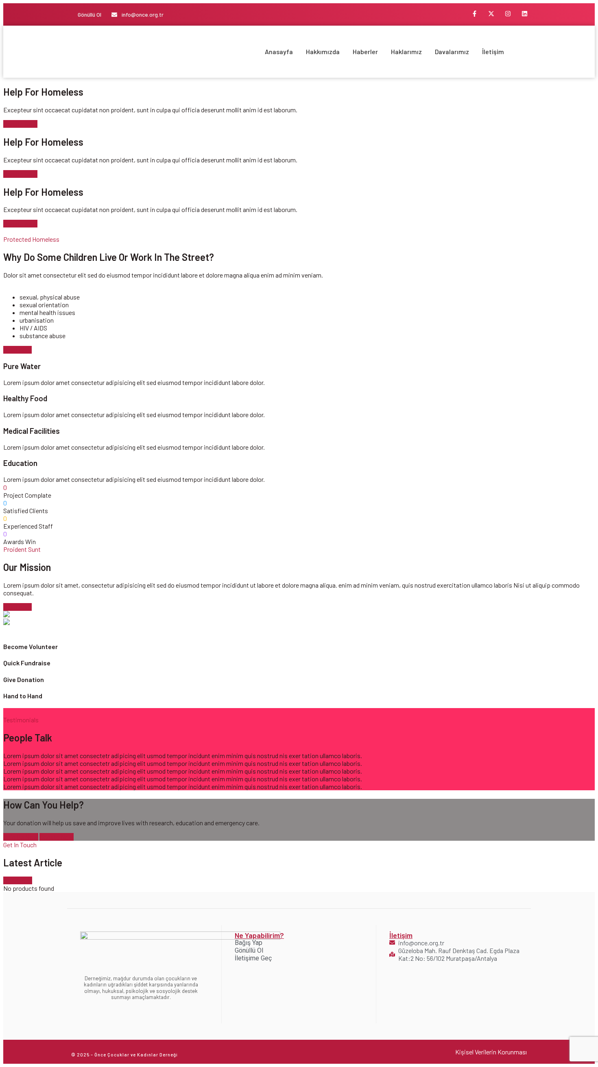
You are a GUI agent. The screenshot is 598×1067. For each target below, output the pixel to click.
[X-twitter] (491, 13)
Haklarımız (406, 51)
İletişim (493, 51)
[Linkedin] (525, 13)
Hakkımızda (323, 51)
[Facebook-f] (475, 13)
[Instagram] (508, 13)
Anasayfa (279, 51)
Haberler (365, 51)
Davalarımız (452, 51)
